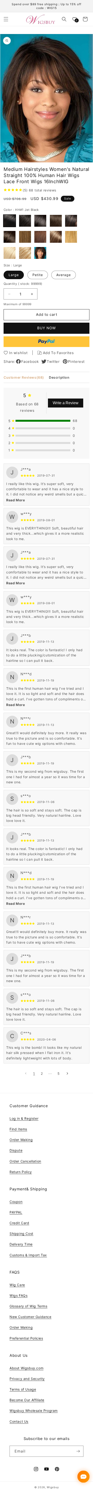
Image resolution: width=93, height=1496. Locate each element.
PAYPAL (16, 1212)
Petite (37, 275)
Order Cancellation (25, 1161)
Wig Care (17, 1285)
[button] (6, 19)
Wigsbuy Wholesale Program (34, 1411)
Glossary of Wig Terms (28, 1306)
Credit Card (19, 1223)
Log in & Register (24, 1118)
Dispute (16, 1150)
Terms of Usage (23, 1389)
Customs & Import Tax (28, 1255)
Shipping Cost (21, 1233)
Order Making (21, 1140)
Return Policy (21, 1172)
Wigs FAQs (18, 1295)
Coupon (16, 1202)
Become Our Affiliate (27, 1400)
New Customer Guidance (31, 1317)
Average (63, 275)
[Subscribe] (78, 1451)
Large (14, 275)
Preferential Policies (26, 1338)
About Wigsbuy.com (26, 1368)
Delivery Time (21, 1244)
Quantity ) (23, 284)
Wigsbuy (53, 1487)
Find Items (18, 1129)
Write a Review (65, 403)
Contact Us (19, 1421)
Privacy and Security (27, 1379)
